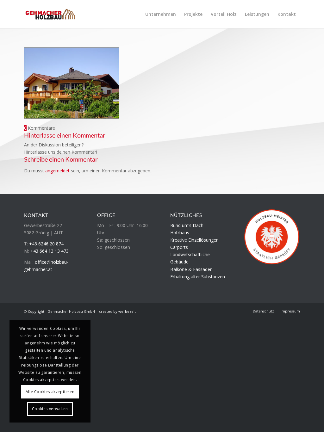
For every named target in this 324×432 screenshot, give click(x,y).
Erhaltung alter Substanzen (197, 277)
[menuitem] (160, 14)
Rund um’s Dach (186, 225)
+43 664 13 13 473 (49, 251)
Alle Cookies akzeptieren (50, 391)
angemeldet (57, 171)
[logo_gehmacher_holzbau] (50, 14)
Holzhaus (179, 233)
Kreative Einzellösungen (194, 240)
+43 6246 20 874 (46, 244)
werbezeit (127, 311)
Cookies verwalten (50, 408)
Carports (179, 247)
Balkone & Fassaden (191, 269)
